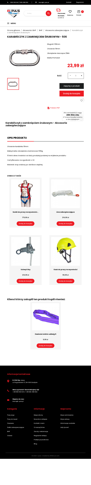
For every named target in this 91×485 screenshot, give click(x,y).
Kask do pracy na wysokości (65, 269)
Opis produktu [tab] (17, 138)
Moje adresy (64, 419)
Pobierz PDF (53, 108)
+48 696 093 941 (18, 392)
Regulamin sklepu (40, 436)
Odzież (9, 436)
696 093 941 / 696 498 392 (19, 2)
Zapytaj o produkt (72, 86)
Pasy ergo (11, 415)
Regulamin (80, 2)
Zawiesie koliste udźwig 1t (45, 334)
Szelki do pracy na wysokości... (25, 212)
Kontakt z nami (39, 423)
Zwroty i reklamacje (41, 431)
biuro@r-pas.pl (44, 2)
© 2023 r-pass (36, 456)
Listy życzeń (64, 427)
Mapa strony (38, 415)
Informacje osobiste (67, 423)
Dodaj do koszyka (71, 93)
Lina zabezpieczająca (65, 212)
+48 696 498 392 (31, 392)
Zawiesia (10, 423)
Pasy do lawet (12, 419)
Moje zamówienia (66, 415)
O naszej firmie (39, 427)
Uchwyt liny (25, 269)
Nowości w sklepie (40, 419)
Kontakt (68, 2)
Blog (35, 444)
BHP (8, 431)
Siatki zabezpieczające (15, 427)
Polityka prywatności (41, 440)
